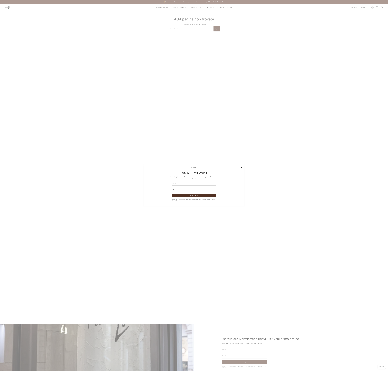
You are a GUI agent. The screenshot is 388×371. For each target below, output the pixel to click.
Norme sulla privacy (200, 199)
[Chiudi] (241, 167)
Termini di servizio (211, 199)
